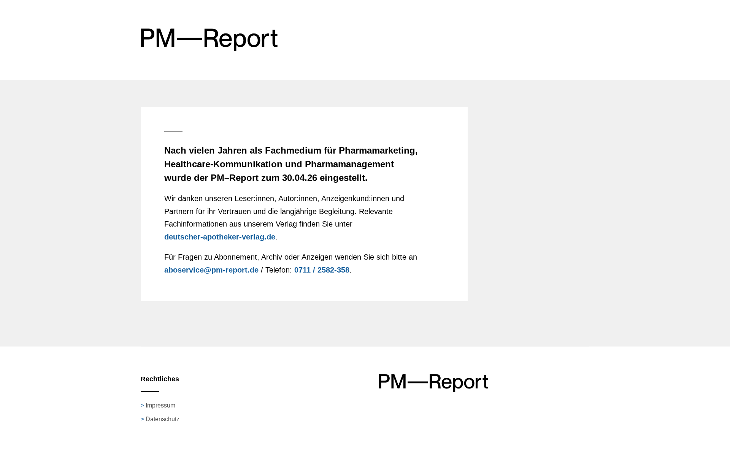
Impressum (160, 405)
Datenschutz (162, 419)
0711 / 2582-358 (321, 270)
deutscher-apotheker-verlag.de (219, 237)
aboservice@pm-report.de (211, 270)
